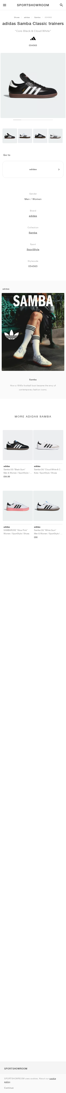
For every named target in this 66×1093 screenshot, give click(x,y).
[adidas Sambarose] (25, 136)
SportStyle (33, 249)
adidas (27, 17)
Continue (8, 1088)
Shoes (17, 17)
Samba (37, 17)
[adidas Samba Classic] (10, 136)
